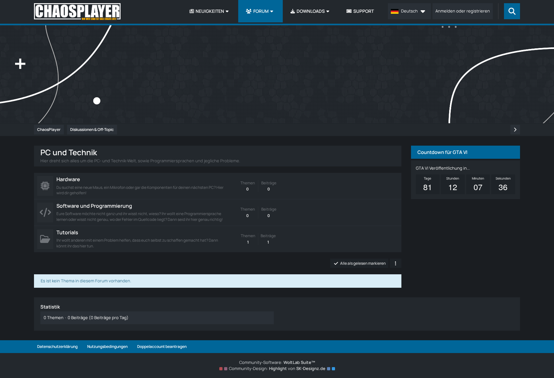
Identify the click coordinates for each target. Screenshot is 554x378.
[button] (409, 11)
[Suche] (512, 11)
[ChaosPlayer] (77, 12)
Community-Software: (277, 362)
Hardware (68, 179)
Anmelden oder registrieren (462, 11)
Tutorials (67, 232)
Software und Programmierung (94, 205)
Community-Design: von (277, 368)
